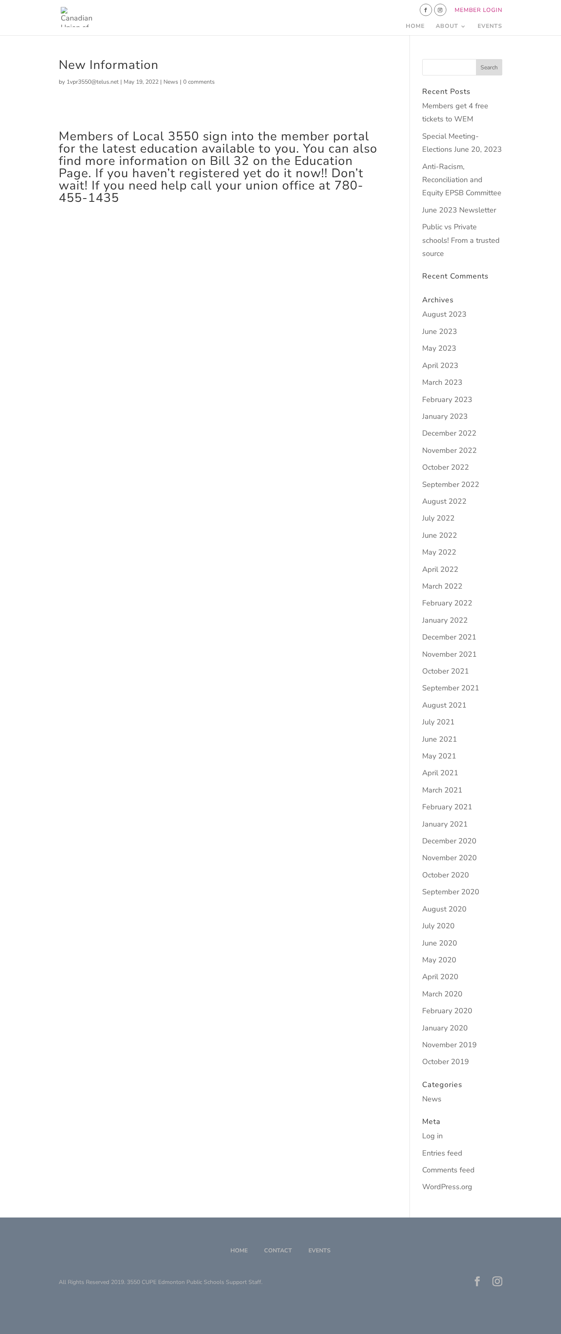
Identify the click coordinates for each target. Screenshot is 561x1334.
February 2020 (447, 1011)
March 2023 (442, 382)
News (170, 82)
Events (490, 26)
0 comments (199, 82)
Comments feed (448, 1170)
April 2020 (440, 977)
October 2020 (445, 875)
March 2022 (442, 586)
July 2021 (438, 722)
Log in (432, 1136)
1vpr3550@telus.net (93, 82)
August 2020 (444, 909)
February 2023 (447, 399)
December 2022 (449, 433)
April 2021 (440, 773)
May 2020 (439, 960)
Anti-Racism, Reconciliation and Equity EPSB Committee (461, 180)
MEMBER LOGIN (478, 10)
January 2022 (445, 620)
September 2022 (450, 484)
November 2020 (449, 858)
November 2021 (449, 654)
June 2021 (439, 739)
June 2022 (439, 535)
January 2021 (445, 824)
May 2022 (439, 552)
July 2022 (438, 518)
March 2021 (442, 790)
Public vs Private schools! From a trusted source (461, 240)
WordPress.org (447, 1187)
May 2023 (439, 348)
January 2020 (445, 1028)
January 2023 (445, 416)
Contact (278, 1250)
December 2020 (449, 841)
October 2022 (445, 467)
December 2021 (449, 637)
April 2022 (440, 569)
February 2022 (447, 603)
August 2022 (444, 501)
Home (415, 26)
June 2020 (439, 943)
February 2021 (447, 807)
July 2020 (438, 926)
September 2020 (450, 892)
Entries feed (442, 1153)
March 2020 (442, 994)
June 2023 (439, 331)
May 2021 (439, 756)
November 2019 (449, 1045)
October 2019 (445, 1062)
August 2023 (444, 314)
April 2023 (440, 365)
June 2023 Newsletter (459, 210)
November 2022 (449, 450)
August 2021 (444, 705)
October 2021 (445, 671)
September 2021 (450, 688)
